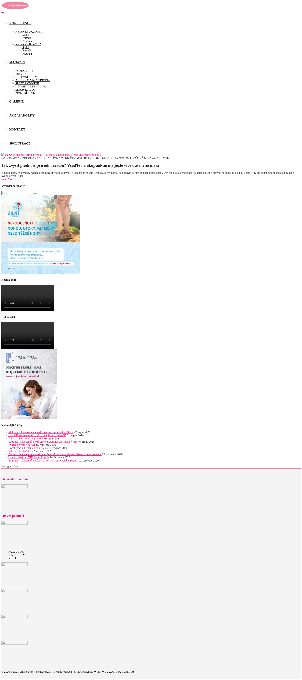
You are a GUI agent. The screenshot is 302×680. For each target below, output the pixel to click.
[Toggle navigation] (2, 12)
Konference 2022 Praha (28, 31)
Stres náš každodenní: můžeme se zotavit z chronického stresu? (43, 460)
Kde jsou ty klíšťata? (19, 451)
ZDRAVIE (163, 157)
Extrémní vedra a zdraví (21, 444)
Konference (20, 23)
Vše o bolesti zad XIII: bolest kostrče (28, 457)
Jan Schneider (9, 157)
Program (27, 41)
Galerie (16, 101)
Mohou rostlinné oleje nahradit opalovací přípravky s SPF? (40, 432)
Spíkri (25, 34)
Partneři (26, 37)
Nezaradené (121, 157)
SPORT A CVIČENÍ (27, 83)
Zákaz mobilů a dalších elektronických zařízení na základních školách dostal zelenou (55, 454)
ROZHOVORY (24, 70)
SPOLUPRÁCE (20, 143)
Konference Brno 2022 (28, 44)
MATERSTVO (85, 157)
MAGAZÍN (17, 62)
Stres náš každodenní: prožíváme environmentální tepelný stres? (43, 441)
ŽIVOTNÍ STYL (25, 92)
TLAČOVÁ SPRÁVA (142, 157)
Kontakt (17, 129)
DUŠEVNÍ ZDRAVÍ (27, 77)
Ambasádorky (22, 115)
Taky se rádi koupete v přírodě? (25, 438)
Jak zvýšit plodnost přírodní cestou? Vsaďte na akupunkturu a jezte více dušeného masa (80, 165)
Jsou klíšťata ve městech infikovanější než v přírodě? (37, 435)
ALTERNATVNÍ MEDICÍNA (32, 80)
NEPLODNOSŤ (104, 157)
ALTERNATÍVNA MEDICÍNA (56, 157)
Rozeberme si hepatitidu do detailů (27, 447)
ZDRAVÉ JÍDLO (25, 89)
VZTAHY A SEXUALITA (30, 86)
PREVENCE (22, 73)
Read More (7, 179)
